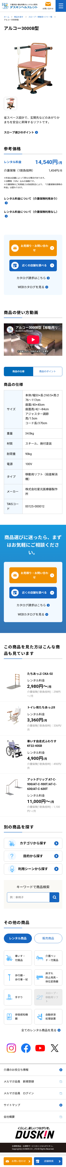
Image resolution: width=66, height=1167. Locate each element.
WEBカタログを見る (31, 287)
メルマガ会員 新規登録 (19, 1081)
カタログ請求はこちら (31, 278)
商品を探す (19, 17)
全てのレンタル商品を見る (38, 1030)
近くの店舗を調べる (34, 265)
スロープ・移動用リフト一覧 (40, 17)
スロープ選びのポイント (19, 132)
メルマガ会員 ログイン (19, 1093)
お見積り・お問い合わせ (34, 248)
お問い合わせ (19, 1161)
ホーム (6, 17)
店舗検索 (49, 1161)
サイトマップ (12, 1105)
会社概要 (9, 1117)
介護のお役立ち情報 (16, 1069)
